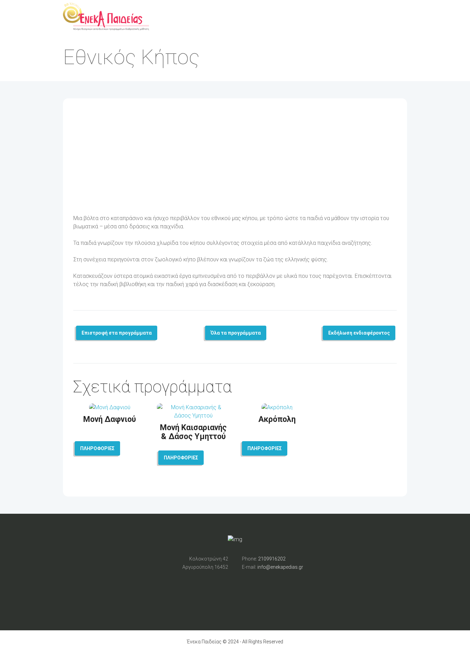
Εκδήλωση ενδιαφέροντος (359, 333)
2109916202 (272, 559)
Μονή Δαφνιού (109, 419)
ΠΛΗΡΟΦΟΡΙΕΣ (97, 448)
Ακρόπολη (277, 419)
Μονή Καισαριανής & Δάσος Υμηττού (193, 432)
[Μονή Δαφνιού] (109, 407)
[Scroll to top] (235, 327)
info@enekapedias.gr (280, 567)
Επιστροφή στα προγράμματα (117, 333)
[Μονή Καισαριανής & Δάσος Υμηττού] (193, 415)
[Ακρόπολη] (276, 407)
